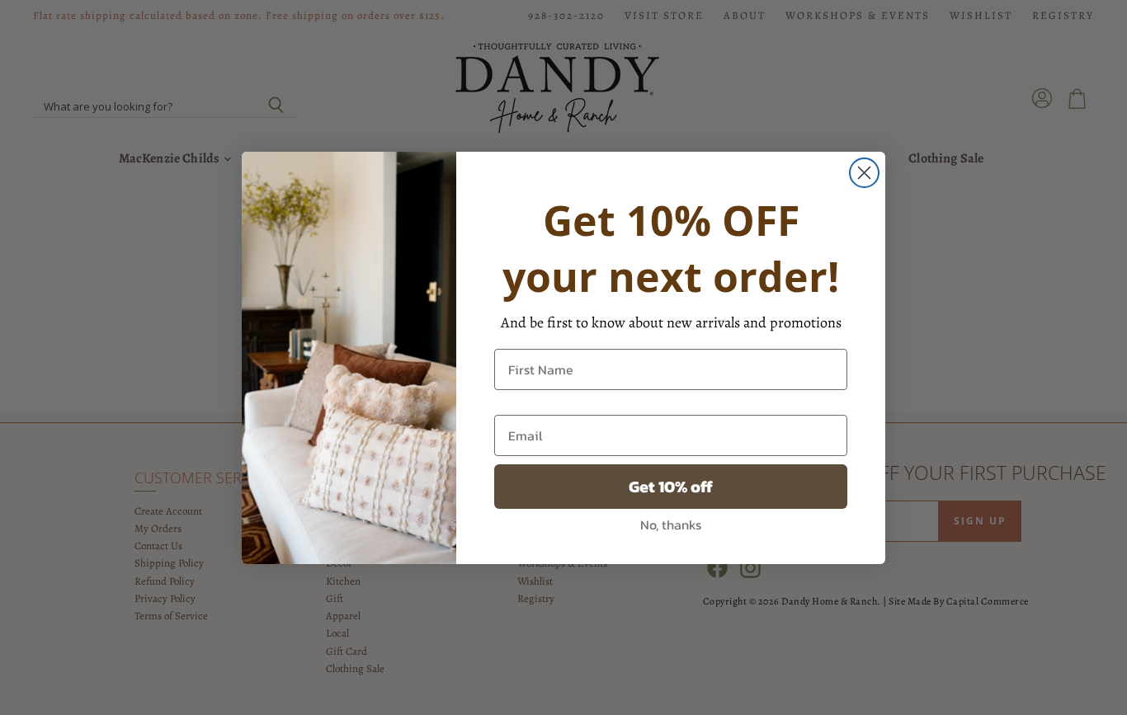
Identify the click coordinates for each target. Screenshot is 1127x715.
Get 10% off (671, 486)
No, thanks (670, 524)
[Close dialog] (864, 172)
